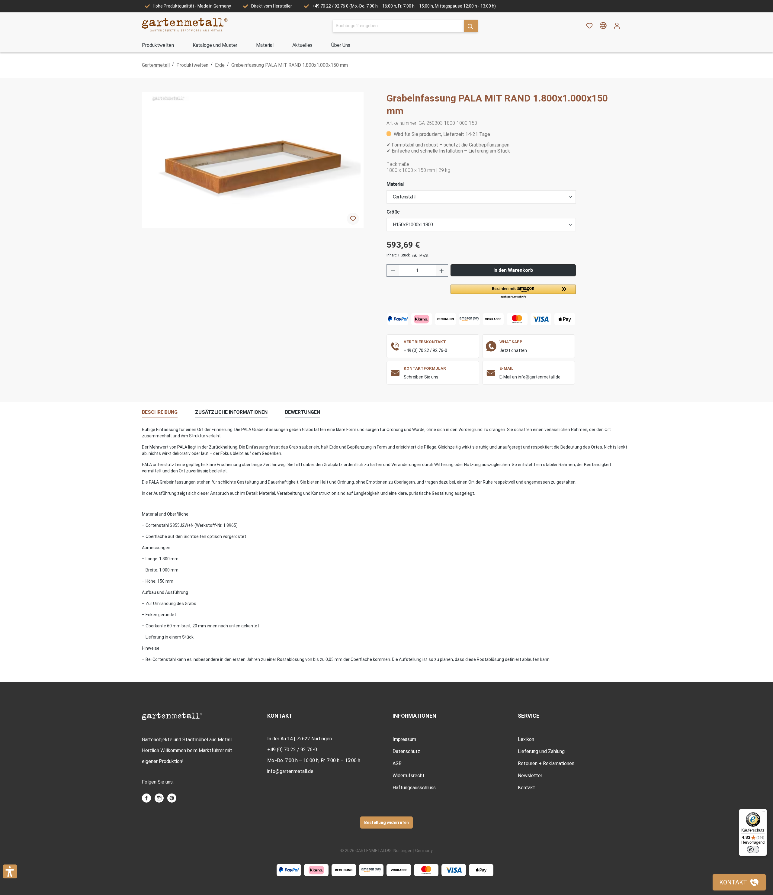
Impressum (404, 739)
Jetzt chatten (513, 350)
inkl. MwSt (420, 255)
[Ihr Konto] (617, 25)
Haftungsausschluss (414, 787)
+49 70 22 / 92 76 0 (330, 6)
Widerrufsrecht (409, 775)
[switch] (753, 849)
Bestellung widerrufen (386, 822)
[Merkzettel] (589, 25)
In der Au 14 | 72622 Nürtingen (299, 739)
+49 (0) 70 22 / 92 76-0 (425, 350)
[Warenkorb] (627, 23)
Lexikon (526, 739)
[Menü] (763, 812)
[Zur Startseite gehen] (185, 25)
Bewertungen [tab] (302, 412)
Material (395, 184)
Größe (392, 212)
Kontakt (526, 787)
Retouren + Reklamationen (546, 763)
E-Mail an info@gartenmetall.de (529, 377)
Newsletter (530, 775)
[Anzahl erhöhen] (441, 270)
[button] (513, 292)
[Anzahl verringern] (392, 270)
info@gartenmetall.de (290, 771)
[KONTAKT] (739, 882)
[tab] (160, 412)
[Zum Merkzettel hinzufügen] (353, 219)
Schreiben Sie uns (421, 377)
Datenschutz (406, 751)
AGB (397, 763)
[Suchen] (471, 26)
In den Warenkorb (513, 270)
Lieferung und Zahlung (541, 751)
